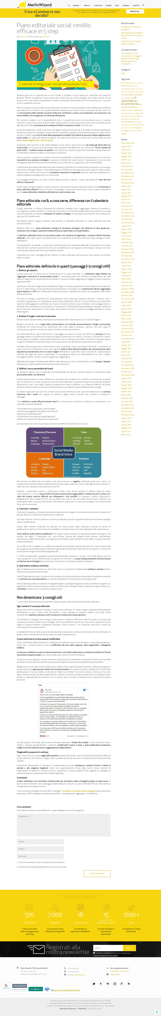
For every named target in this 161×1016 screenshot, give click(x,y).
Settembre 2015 (127, 414)
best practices (126, 85)
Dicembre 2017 (127, 328)
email (140, 104)
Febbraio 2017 (127, 358)
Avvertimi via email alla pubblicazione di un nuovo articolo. (43, 867)
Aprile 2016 (126, 391)
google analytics (130, 113)
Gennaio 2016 (126, 401)
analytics (140, 83)
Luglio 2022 (126, 149)
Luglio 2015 (126, 421)
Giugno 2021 (126, 192)
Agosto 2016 (126, 378)
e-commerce (129, 99)
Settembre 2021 (127, 183)
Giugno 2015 (126, 424)
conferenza (135, 86)
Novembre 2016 (127, 368)
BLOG (117, 6)
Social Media (140, 125)
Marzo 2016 (126, 395)
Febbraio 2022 (127, 166)
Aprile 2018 (126, 315)
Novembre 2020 (127, 216)
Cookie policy (81, 1008)
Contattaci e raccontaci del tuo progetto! (79, 791)
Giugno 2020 (126, 229)
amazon (136, 83)
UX (133, 131)
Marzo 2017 (125, 355)
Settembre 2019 (128, 259)
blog (39, 36)
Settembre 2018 (128, 298)
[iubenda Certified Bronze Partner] (65, 990)
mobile (138, 119)
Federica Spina (24, 36)
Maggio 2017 (126, 348)
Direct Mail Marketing (127, 98)
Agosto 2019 (126, 262)
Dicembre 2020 (127, 212)
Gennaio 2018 (126, 325)
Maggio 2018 (126, 312)
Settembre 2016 (128, 375)
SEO (135, 125)
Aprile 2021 (125, 199)
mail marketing (132, 116)
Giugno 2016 (126, 385)
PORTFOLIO (98, 6)
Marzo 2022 (126, 163)
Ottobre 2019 (126, 255)
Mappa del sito (115, 974)
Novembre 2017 (127, 332)
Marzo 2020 (126, 239)
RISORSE (109, 6)
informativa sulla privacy (121, 953)
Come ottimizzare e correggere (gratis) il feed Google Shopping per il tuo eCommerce (131, 58)
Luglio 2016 (126, 381)
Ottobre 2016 (126, 371)
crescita (136, 92)
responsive (130, 125)
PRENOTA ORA (134, 11)
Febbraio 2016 (127, 398)
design (126, 95)
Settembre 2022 (128, 143)
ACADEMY (125, 6)
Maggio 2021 (126, 196)
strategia (124, 130)
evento (137, 107)
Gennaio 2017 (126, 361)
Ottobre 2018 (126, 295)
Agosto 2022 (126, 146)
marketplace (124, 119)
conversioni (131, 92)
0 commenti (46, 36)
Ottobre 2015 (126, 411)
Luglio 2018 (126, 305)
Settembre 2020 (128, 222)
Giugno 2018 (126, 308)
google (137, 110)
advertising (124, 83)
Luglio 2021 (125, 189)
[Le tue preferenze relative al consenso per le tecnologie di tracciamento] (157, 1012)
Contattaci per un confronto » (120, 971)
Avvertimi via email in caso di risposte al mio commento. (42, 862)
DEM (122, 95)
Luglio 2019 (126, 265)
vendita (136, 131)
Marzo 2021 (126, 202)
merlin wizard (132, 119)
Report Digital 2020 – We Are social (37, 140)
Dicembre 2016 (127, 365)
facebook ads (130, 110)
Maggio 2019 (126, 272)
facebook (124, 110)
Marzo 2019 (126, 279)
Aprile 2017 (125, 351)
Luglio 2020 (126, 226)
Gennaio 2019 (126, 285)
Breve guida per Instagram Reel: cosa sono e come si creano (132, 35)
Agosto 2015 (126, 418)
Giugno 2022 (126, 153)
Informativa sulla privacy (68, 1008)
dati (143, 92)
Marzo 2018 (126, 318)
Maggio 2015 (126, 428)
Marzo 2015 (126, 434)
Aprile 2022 (126, 159)
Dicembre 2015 (127, 405)
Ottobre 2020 (126, 219)
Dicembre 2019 (127, 249)
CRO (140, 92)
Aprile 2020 (126, 236)
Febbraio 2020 (127, 242)
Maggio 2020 (126, 232)
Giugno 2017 (126, 345)
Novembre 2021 (127, 176)
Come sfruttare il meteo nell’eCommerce (131, 42)
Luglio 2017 (125, 342)
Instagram (137, 113)
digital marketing (135, 94)
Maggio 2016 (126, 388)
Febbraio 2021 (127, 206)
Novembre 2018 (127, 292)
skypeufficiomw (79, 975)
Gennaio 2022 (126, 169)
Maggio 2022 (126, 156)
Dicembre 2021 (127, 173)
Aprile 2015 (125, 431)
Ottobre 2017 (126, 335)
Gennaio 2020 (127, 245)
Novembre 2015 (127, 408)
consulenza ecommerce (128, 89)
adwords (131, 83)
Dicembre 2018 (127, 289)
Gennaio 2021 (126, 209)
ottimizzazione (127, 121)
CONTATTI (136, 6)
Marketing (139, 116)
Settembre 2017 (127, 338)
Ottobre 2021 (126, 179)
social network (125, 128)
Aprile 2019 (126, 275)
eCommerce (130, 104)
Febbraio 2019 (127, 282)
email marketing (128, 107)
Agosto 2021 (126, 186)
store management (136, 128)
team (130, 131)
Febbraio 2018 (127, 322)
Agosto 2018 (126, 302)
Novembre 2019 (127, 252)
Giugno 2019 (126, 269)
